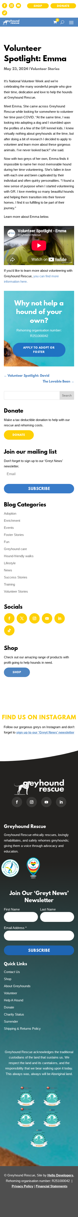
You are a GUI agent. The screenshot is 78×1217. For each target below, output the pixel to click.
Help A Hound (13, 1000)
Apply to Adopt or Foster (39, 350)
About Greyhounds (17, 986)
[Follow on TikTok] (4, 12)
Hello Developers (60, 1175)
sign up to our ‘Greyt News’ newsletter (45, 732)
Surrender (11, 1021)
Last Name (48, 909)
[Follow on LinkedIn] (59, 618)
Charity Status (14, 1014)
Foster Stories (14, 535)
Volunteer (10, 993)
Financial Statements (51, 1186)
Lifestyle (10, 563)
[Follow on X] (22, 618)
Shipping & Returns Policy (22, 1028)
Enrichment (12, 520)
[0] (54, 22)
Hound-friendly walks (19, 556)
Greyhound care (15, 549)
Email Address (15, 928)
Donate (63, 6)
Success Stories (15, 577)
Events (9, 527)
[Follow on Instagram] (11, 5)
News (8, 570)
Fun (6, 542)
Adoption (10, 513)
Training (9, 584)
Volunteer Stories (44, 69)
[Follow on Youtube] (18, 5)
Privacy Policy (22, 1186)
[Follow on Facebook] (4, 5)
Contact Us (12, 972)
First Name (12, 909)
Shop (38, 6)
